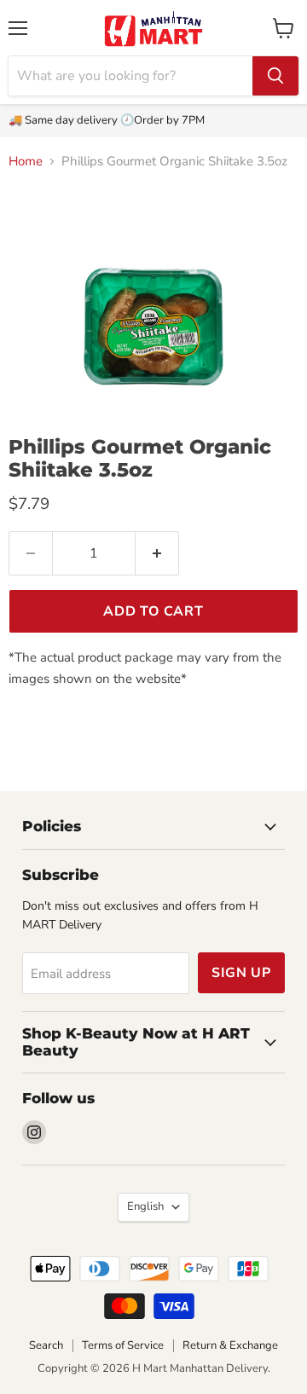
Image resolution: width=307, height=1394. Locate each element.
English (145, 1206)
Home (26, 161)
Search (46, 1345)
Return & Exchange (230, 1345)
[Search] (275, 75)
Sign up (241, 972)
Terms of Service (123, 1345)
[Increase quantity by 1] (157, 553)
